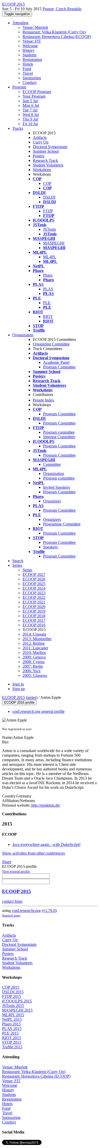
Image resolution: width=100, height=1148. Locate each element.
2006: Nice (32, 671)
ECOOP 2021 (34, 602)
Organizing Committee (51, 344)
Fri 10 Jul (30, 124)
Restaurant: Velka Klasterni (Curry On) (54, 32)
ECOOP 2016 (34, 625)
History (29, 50)
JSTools (49, 229)
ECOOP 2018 (34, 616)
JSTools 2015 (13, 1005)
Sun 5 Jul (30, 101)
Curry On (40, 142)
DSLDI (49, 197)
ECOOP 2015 (13, 697)
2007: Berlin (33, 666)
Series (27, 570)
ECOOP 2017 (34, 620)
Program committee (59, 432)
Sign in (18, 684)
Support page (11, 915)
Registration (32, 59)
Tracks (17, 128)
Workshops (42, 169)
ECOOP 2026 (34, 579)
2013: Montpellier (37, 639)
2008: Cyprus (34, 662)
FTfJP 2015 (11, 996)
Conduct (29, 82)
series (31, 697)
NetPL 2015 (12, 1019)
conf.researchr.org (26, 910)
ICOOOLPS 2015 (17, 1001)
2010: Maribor (34, 652)
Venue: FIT (32, 41)
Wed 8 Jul (31, 114)
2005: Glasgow (35, 675)
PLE (47, 303)
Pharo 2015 (11, 1024)
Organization (22, 335)
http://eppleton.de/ (45, 805)
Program (19, 87)
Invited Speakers (56, 487)
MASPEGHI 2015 (17, 1010)
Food (27, 69)
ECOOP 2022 (34, 597)
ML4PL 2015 (13, 1015)
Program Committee (59, 367)
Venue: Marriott (35, 27)
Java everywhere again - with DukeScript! (46, 844)
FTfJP (48, 211)
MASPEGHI (53, 243)
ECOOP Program (37, 91)
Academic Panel (56, 362)
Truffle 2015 (12, 1047)
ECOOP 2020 (34, 606)
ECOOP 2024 (34, 588)
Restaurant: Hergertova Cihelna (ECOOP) (57, 36)
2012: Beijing (34, 643)
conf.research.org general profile (38, 711)
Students (29, 55)
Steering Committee (59, 437)
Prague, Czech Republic (62, 9)
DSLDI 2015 (13, 992)
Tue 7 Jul (30, 110)
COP (47, 183)
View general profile (16, 871)
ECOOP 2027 (34, 574)
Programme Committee (62, 524)
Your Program (34, 96)
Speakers (50, 547)
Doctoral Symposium (50, 147)
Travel (28, 73)
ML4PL (49, 257)
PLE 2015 (10, 1033)
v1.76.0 (49, 910)
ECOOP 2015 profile (19, 702)
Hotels (28, 64)
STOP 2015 (11, 1042)
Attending (20, 23)
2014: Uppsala (34, 634)
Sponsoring (32, 78)
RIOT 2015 (11, 1038)
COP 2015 (10, 987)
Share (6, 862)
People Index (43, 400)
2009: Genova (34, 657)
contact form (12, 901)
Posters (38, 156)
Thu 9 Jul (30, 119)
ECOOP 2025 (34, 584)
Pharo (48, 275)
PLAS (48, 289)
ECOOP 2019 (34, 611)
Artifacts (40, 137)
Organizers (52, 501)
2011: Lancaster (35, 648)
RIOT (48, 316)
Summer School (46, 151)
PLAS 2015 (12, 1028)
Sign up (18, 689)
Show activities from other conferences (33, 853)
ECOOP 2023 (34, 593)
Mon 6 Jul (31, 105)
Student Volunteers (48, 165)
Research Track (45, 160)
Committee (52, 464)
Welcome (30, 46)
